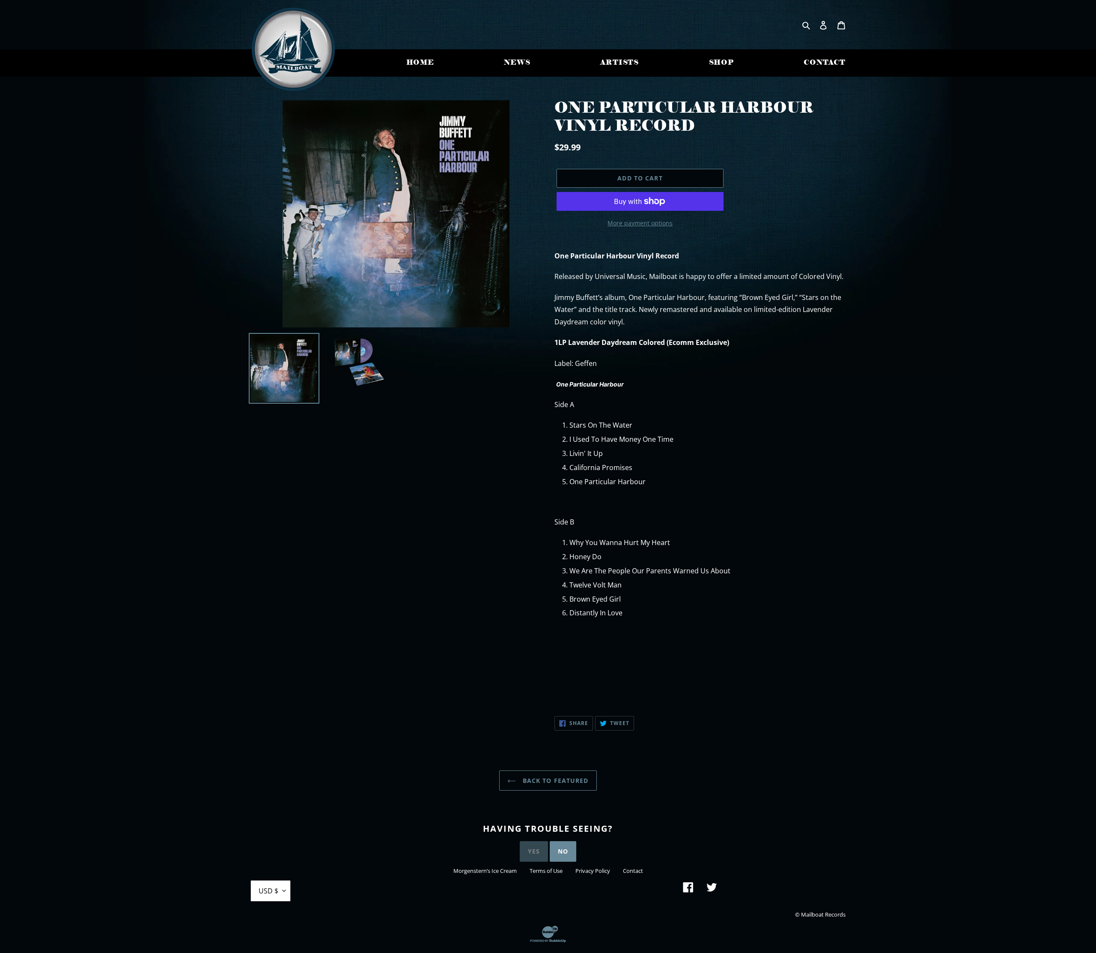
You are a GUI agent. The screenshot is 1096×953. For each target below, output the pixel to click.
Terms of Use (546, 871)
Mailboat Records (823, 914)
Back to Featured (554, 780)
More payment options (640, 223)
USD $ (268, 891)
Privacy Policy (592, 871)
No (563, 851)
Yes (534, 851)
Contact (633, 871)
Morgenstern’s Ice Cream (485, 871)
